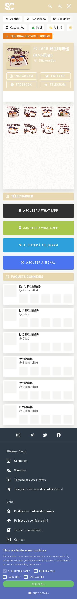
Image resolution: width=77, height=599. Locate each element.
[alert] (38, 571)
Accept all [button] (38, 583)
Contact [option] (19, 539)
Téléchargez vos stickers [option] (30, 479)
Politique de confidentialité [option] (31, 520)
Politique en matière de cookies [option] (34, 511)
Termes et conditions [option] (28, 530)
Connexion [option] (20, 460)
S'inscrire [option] (20, 470)
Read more (35, 564)
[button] (59, 6)
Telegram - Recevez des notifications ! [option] (38, 489)
